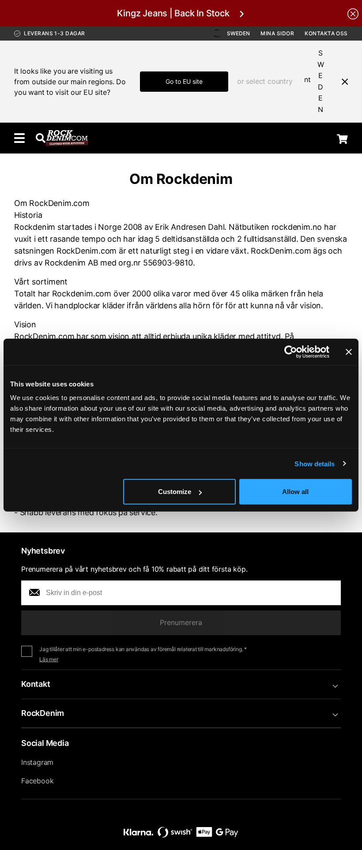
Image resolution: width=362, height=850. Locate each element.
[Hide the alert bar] (352, 13)
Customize (174, 491)
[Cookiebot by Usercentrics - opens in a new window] (290, 351)
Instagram (37, 762)
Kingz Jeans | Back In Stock (173, 13)
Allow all (295, 491)
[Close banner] (349, 351)
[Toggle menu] (19, 138)
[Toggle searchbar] (40, 138)
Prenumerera (181, 622)
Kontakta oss (326, 33)
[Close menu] (341, 81)
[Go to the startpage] (67, 138)
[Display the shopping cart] (342, 139)
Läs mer (48, 659)
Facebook (37, 780)
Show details (314, 463)
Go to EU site (184, 81)
